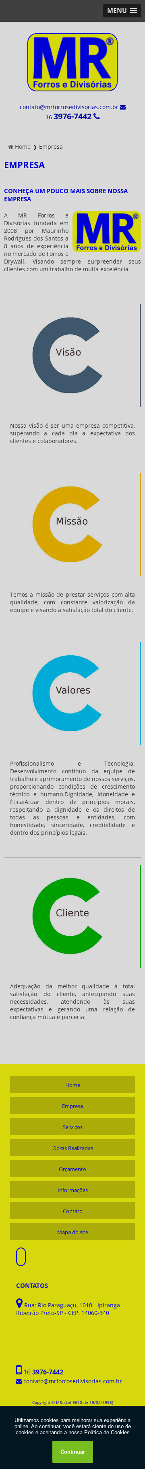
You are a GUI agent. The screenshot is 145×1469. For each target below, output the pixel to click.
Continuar (72, 1452)
